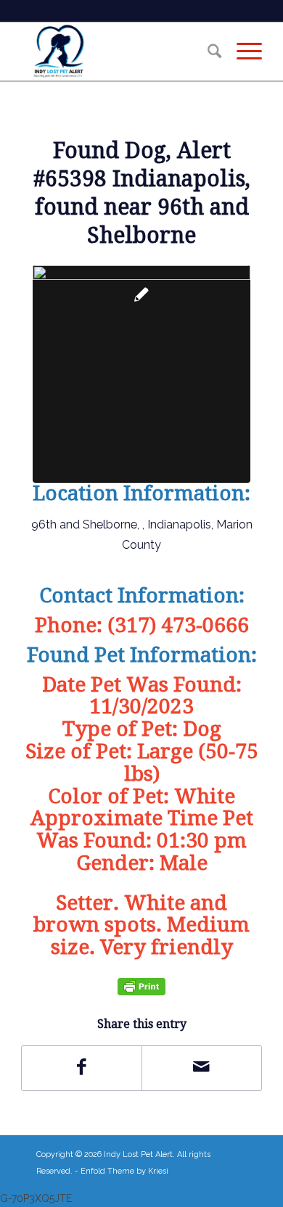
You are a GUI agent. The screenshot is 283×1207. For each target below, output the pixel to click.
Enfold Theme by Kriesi (124, 1171)
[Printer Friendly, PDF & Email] (141, 986)
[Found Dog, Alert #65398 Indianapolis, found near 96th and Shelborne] (141, 374)
